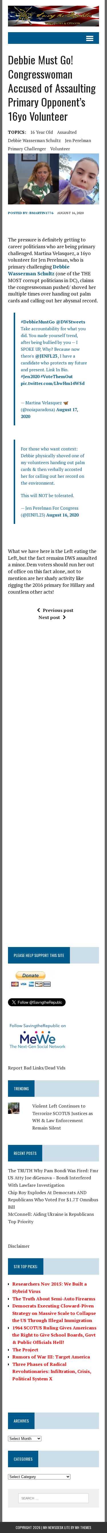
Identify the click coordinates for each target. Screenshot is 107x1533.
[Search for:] (53, 1498)
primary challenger (27, 148)
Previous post (58, 610)
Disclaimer (19, 1246)
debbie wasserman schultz (34, 140)
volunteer (60, 148)
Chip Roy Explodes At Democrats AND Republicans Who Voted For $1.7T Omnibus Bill (53, 1199)
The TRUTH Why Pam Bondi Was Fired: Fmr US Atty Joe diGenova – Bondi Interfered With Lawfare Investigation (53, 1177)
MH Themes (83, 1527)
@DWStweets (70, 322)
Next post (49, 617)
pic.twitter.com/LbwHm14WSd (53, 383)
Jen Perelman (78, 140)
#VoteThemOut (57, 376)
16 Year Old (41, 132)
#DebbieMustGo (38, 322)
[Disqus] (53, 711)
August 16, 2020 (62, 515)
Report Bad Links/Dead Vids (36, 1068)
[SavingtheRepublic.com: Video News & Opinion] (53, 16)
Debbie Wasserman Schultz (39, 270)
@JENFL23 (46, 356)
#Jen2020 (30, 376)
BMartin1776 (41, 213)
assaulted (66, 132)
